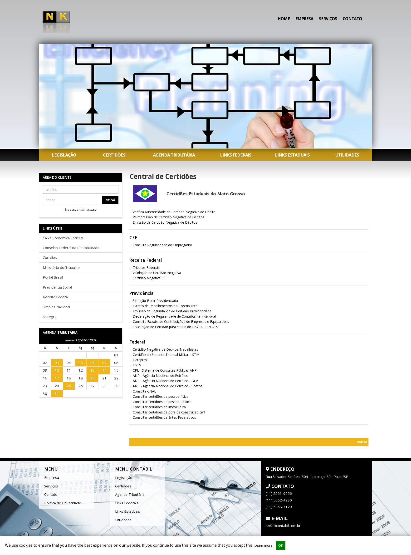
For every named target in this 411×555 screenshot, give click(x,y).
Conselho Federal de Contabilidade (71, 247)
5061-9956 (279, 493)
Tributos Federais (146, 267)
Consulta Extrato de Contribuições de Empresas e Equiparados (181, 321)
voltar (361, 442)
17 (57, 378)
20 (92, 378)
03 (57, 362)
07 (104, 362)
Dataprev (140, 360)
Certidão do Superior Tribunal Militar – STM (166, 354)
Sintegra (49, 316)
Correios (50, 257)
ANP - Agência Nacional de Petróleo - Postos (167, 386)
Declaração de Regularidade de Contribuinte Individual (174, 316)
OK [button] (280, 545)
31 (57, 393)
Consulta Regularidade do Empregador (162, 245)
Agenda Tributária (174, 155)
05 (80, 362)
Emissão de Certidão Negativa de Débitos (165, 222)
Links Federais (235, 155)
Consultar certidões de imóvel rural (159, 407)
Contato (352, 18)
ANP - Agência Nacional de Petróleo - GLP (165, 380)
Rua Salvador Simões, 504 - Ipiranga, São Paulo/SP (307, 476)
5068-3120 (279, 506)
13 (92, 370)
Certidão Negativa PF (149, 278)
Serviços (328, 18)
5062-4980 (279, 500)
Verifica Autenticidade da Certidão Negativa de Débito (174, 212)
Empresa (304, 18)
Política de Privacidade (62, 503)
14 (104, 370)
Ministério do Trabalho (61, 267)
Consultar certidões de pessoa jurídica (162, 401)
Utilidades (347, 155)
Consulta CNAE (144, 391)
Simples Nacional (56, 307)
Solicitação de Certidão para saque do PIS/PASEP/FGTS (175, 326)
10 (57, 370)
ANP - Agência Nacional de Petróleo (160, 375)
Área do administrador (80, 210)
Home (284, 18)
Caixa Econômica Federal (63, 238)
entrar (110, 200)
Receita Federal (55, 297)
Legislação (64, 155)
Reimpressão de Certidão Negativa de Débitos (168, 217)
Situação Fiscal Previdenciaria (155, 300)
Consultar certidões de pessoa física (160, 396)
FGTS (137, 365)
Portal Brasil (53, 277)
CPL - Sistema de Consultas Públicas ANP (165, 370)
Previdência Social (57, 287)
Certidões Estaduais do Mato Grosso (205, 193)
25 (69, 385)
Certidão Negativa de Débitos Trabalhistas (165, 349)
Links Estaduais (292, 155)
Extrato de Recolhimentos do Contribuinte (165, 306)
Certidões (114, 155)
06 (92, 362)
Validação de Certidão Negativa (157, 272)
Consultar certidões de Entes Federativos (164, 417)
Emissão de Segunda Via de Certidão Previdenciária (172, 311)
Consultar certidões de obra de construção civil (169, 412)
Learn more (263, 545)
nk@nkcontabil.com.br (283, 525)
